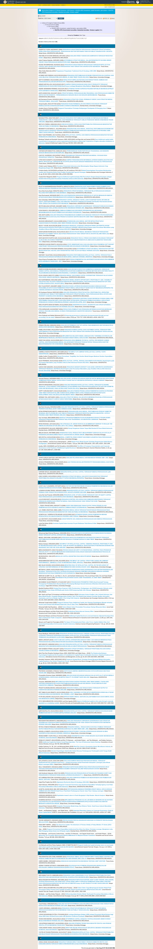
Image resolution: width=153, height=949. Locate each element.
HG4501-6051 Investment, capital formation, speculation (67, 28)
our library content (46, 5)
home (39, 5)
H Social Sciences (50, 24)
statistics (63, 5)
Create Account (111, 6)
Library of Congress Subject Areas (51, 23)
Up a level (42, 16)
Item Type (82, 35)
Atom (114, 4)
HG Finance (51, 26)
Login (105, 6)
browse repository (56, 5)
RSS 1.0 (110, 4)
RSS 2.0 (106, 4)
